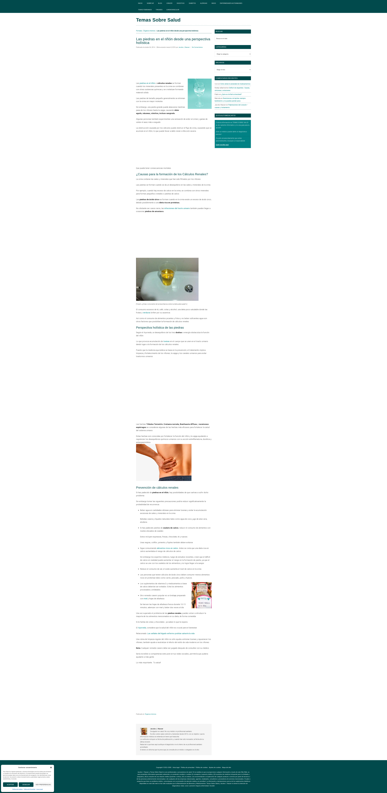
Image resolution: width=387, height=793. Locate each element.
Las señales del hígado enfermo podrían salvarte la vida (171, 633)
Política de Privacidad (29, 789)
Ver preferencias (43, 784)
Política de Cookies (17, 789)
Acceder (212, 786)
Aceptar (10, 784)
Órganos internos (149, 31)
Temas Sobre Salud (158, 20)
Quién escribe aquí (222, 145)
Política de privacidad (187, 767)
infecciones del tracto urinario (177, 208)
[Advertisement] (174, 64)
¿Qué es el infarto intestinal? (231, 94)
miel (145, 598)
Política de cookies (202, 767)
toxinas (166, 341)
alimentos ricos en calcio (167, 548)
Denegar (26, 784)
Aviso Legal (39, 789)
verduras (146, 312)
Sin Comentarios (197, 47)
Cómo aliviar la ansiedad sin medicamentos (235, 84)
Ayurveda (142, 628)
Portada (139, 31)
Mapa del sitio (226, 767)
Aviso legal (176, 767)
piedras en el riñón (147, 83)
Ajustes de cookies (215, 767)
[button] (51, 767)
